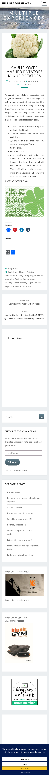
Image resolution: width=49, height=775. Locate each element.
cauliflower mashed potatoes (21, 272)
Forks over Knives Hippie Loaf (20, 555)
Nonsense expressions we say (20, 513)
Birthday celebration (16, 524)
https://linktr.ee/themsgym (17, 600)
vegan (26, 279)
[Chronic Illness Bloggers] (24, 692)
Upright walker (14, 492)
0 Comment (26, 84)
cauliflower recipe (13, 275)
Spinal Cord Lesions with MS (19, 519)
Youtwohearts (35, 81)
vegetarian (27, 286)
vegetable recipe (13, 286)
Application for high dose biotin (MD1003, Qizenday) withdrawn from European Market (24, 315)
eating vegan (30, 275)
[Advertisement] (24, 734)
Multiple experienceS (16, 3)
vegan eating (20, 282)
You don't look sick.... (16, 507)
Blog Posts (13, 268)
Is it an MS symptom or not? (19, 540)
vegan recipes (34, 282)
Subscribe (12, 462)
